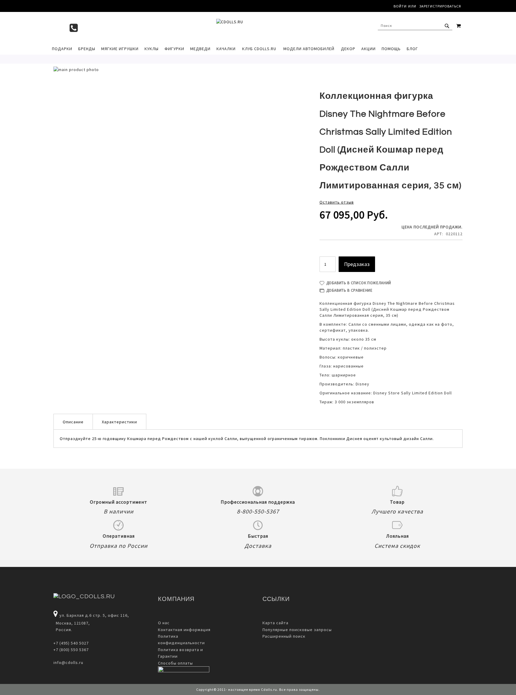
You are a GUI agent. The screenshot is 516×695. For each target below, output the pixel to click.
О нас (164, 622)
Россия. (62, 629)
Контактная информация (184, 629)
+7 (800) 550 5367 (71, 649)
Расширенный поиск (283, 636)
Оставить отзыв (337, 202)
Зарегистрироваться (440, 6)
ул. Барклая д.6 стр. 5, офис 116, (94, 615)
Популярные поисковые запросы (297, 629)
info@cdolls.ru (68, 662)
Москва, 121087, (71, 623)
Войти (400, 6)
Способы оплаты (175, 663)
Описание (73, 422)
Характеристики (119, 422)
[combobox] (415, 25)
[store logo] (255, 27)
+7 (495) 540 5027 (71, 643)
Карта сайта (275, 622)
